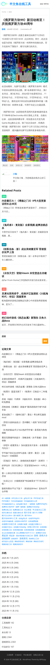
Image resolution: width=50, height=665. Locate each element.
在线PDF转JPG (33, 518)
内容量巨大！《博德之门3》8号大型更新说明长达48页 (24, 202)
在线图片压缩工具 (9, 524)
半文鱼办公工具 (39, 509)
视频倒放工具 (7, 544)
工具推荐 (6, 622)
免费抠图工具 (18, 510)
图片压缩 (27, 512)
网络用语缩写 (20, 541)
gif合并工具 (28, 498)
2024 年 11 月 (8, 596)
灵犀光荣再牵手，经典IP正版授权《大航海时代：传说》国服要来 (25, 295)
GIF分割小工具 (17, 498)
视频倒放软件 (18, 544)
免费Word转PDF (8, 507)
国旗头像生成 (18, 512)
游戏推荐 (28, 165)
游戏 (10, 12)
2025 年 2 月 (7, 582)
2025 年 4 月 (7, 572)
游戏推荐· (14, 538)
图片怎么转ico (7, 515)
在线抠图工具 (7, 530)
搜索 (4, 336)
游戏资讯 (37, 165)
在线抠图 (43, 527)
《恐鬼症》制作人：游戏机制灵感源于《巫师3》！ (25, 460)
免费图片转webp (33, 507)
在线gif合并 (23, 518)
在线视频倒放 (40, 530)
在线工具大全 (33, 527)
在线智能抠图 (29, 530)
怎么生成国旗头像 (8, 533)
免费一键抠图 (21, 507)
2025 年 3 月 (7, 577)
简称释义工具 (34, 538)
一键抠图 (31, 504)
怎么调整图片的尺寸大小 (25, 533)
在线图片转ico (7, 527)
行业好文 (6, 646)
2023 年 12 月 (8, 606)
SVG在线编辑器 (17, 501)
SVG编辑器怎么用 (30, 501)
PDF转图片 (6, 501)
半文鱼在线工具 (20, 4)
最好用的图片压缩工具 (24, 535)
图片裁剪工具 (18, 515)
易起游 (5, 165)
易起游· (12, 535)
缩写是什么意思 (7, 541)
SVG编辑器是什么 (8, 504)
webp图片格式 (21, 504)
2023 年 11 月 (8, 610)
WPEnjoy (42, 659)
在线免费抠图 (33, 521)
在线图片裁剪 (22, 524)
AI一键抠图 (6, 498)
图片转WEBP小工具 (9, 518)
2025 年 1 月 (7, 586)
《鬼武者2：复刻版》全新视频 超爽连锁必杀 (25, 226)
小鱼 (15, 173)
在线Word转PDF (20, 521)
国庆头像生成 (7, 512)
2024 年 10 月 (8, 601)
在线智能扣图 (18, 530)
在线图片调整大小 (35, 524)
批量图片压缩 (41, 533)
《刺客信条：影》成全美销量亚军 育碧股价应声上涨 (24, 250)
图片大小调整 (37, 512)
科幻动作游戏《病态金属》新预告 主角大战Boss (24, 319)
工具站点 (6, 627)
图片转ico (28, 515)
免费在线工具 (7, 510)
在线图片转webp (19, 527)
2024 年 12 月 (8, 591)
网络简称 (29, 541)
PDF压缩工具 (38, 498)
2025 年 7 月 (7, 558)
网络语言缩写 (39, 541)
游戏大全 (19, 165)
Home (4, 12)
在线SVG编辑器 (7, 521)
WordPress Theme (30, 659)
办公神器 (27, 509)
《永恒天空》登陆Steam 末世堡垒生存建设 (24, 274)
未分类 (5, 632)
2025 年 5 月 (7, 567)
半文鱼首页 (27, 655)
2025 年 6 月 (7, 562)
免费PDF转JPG (41, 504)
